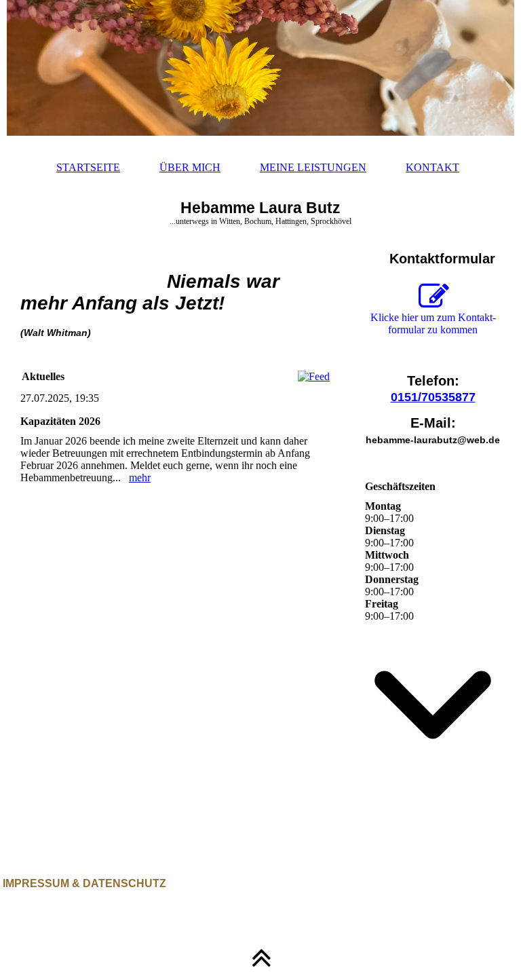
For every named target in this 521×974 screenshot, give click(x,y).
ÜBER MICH (189, 167)
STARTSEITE (88, 167)
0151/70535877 (433, 397)
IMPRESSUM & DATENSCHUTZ (83, 883)
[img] (260, 68)
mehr (140, 477)
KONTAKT (432, 167)
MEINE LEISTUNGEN (313, 167)
